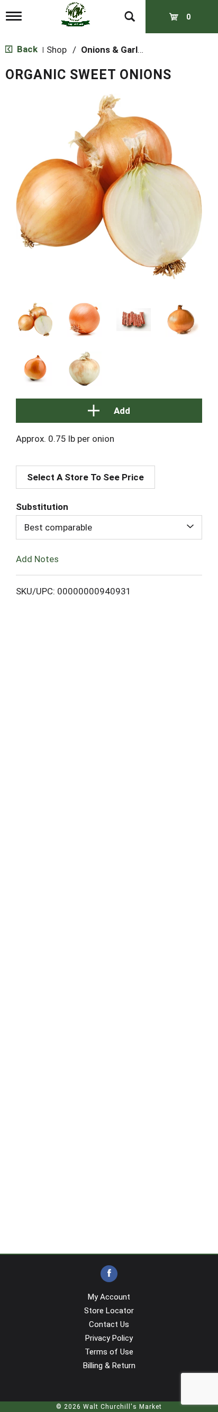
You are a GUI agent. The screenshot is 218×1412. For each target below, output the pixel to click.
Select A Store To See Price (85, 477)
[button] (35, 319)
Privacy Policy (109, 1338)
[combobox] (109, 527)
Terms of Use (109, 1352)
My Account (109, 1297)
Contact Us (109, 1324)
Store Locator (109, 1310)
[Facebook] (109, 1274)
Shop (57, 49)
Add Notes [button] (37, 559)
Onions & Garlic (113, 49)
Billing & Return (109, 1365)
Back (26, 49)
